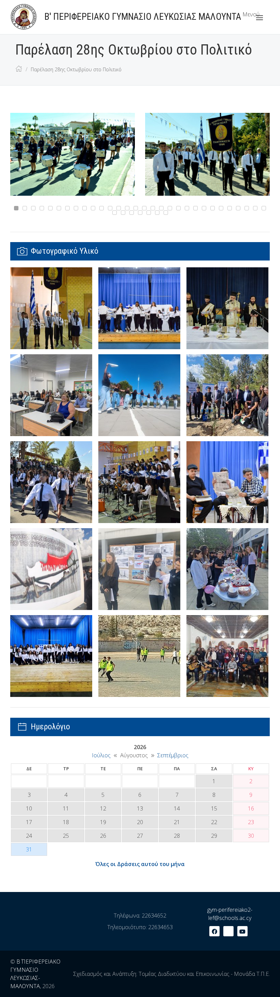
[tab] (16, 208)
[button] (252, 17)
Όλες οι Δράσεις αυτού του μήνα (140, 864)
